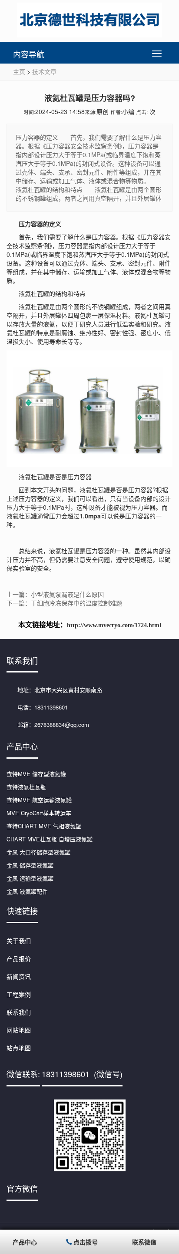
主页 (19, 71)
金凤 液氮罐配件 (27, 891)
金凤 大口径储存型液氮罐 (38, 852)
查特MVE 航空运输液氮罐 (39, 800)
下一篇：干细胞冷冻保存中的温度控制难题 (64, 602)
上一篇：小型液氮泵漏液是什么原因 (55, 594)
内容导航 (28, 54)
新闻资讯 (19, 976)
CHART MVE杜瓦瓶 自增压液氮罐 (50, 839)
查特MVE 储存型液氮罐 (36, 774)
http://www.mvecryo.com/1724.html (114, 625)
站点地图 (19, 1047)
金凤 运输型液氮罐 (30, 878)
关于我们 (19, 940)
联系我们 (19, 1012)
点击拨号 (85, 1241)
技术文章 (44, 71)
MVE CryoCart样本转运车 (39, 813)
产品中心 (25, 1241)
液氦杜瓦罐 (64, 550)
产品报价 (19, 958)
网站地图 (19, 1029)
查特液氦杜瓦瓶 (26, 787)
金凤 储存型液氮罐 (30, 865)
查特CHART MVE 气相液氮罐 (44, 826)
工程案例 (19, 994)
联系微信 (144, 1241)
